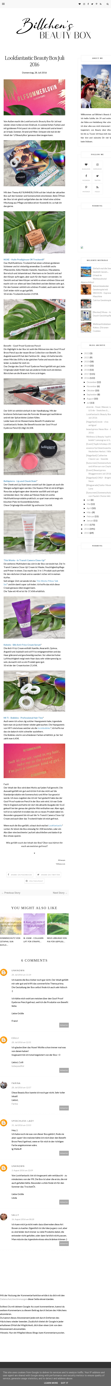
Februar (90, 516)
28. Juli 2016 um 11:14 (21, 974)
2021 (86, 357)
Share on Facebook (21, 875)
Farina (16, 1083)
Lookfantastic (55, 825)
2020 (86, 361)
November (92, 386)
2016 (86, 378)
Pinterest (86, 191)
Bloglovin (86, 169)
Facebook (86, 180)
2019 (86, 365)
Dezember (92, 382)
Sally (15, 1215)
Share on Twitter (50, 875)
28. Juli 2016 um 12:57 (21, 1087)
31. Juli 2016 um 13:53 (21, 1125)
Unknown (18, 970)
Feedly (97, 191)
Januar (90, 520)
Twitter (97, 180)
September (92, 394)
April (89, 508)
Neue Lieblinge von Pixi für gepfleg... (57, 940)
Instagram (97, 169)
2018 (86, 369)
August (90, 398)
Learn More (51, 1383)
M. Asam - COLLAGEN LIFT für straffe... (34, 940)
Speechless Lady (23, 1121)
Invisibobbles (44, 728)
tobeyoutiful (18, 1066)
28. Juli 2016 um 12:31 (21, 1042)
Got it (64, 1383)
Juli (88, 402)
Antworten (64, 1025)
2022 (86, 353)
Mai (88, 504)
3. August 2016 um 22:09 (22, 1170)
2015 (86, 524)
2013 (86, 533)
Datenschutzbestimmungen (14, 1299)
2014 (86, 529)
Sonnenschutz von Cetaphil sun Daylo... (10, 941)
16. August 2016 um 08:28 (23, 1219)
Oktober (91, 390)
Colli (15, 1038)
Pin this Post (36, 881)
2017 (86, 374)
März (89, 512)
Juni (88, 500)
